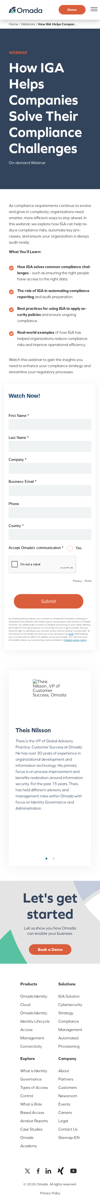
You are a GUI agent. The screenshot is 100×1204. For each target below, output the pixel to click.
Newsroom (67, 1096)
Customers (67, 1087)
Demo (72, 10)
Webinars (28, 24)
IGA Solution (69, 996)
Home (13, 24)
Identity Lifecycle (35, 1021)
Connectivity (31, 1046)
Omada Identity (33, 1013)
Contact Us (68, 1129)
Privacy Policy (50, 1193)
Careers (65, 1112)
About (63, 1071)
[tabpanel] (50, 749)
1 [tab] (46, 859)
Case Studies (31, 1129)
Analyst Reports (34, 1121)
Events (64, 1104)
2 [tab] (53, 859)
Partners (65, 1079)
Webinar (18, 52)
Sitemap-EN (68, 1137)
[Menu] (93, 9)
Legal (63, 1121)
